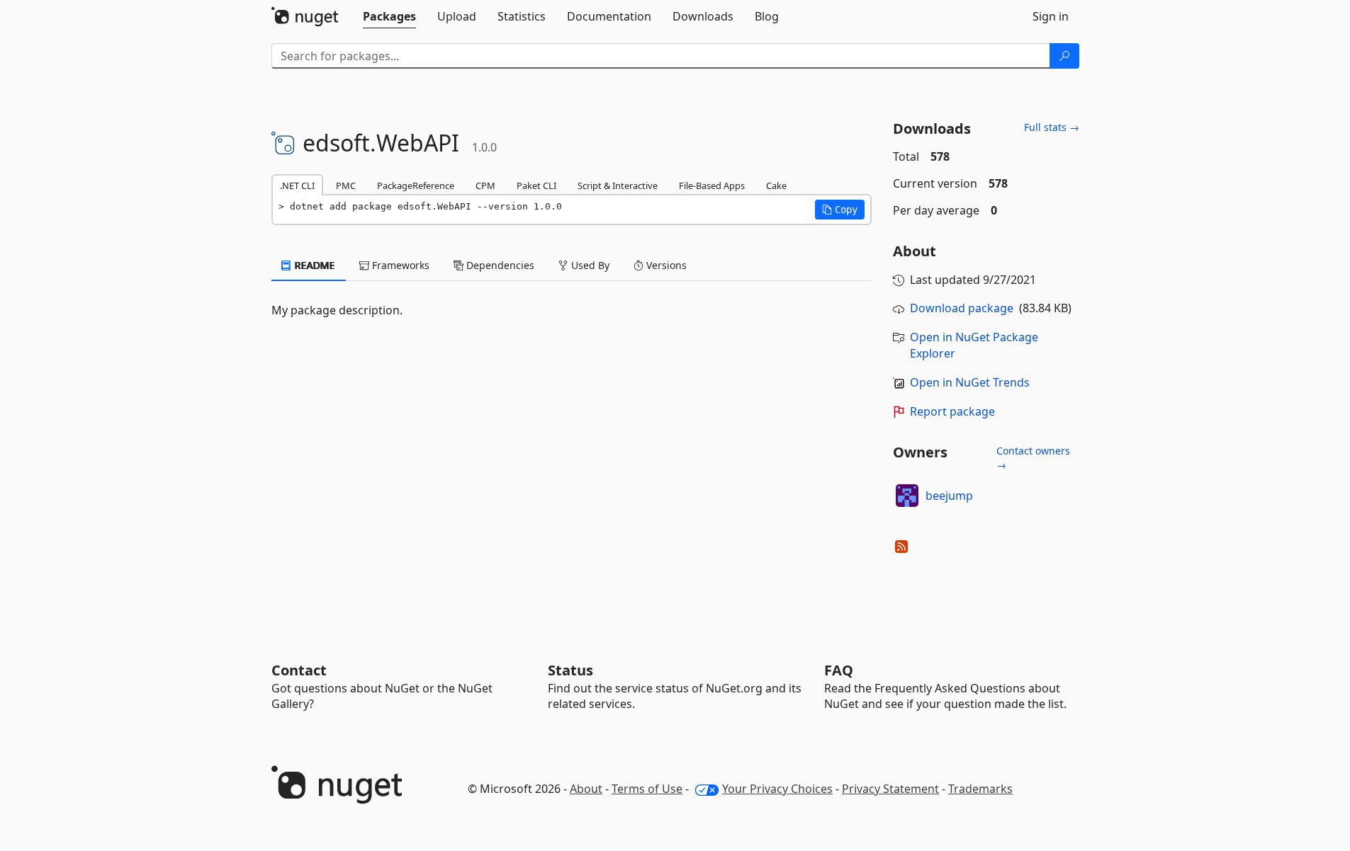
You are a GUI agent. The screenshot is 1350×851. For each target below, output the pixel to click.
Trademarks (980, 788)
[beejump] (907, 495)
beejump (949, 495)
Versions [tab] (665, 265)
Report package (952, 411)
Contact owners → (1033, 458)
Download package (961, 308)
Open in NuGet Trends (970, 382)
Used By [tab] (588, 265)
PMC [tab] (346, 185)
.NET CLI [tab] (297, 185)
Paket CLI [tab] (536, 185)
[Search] (1064, 56)
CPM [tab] (485, 185)
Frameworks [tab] (399, 265)
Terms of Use (647, 788)
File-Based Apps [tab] (712, 185)
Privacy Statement (890, 788)
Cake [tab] (776, 185)
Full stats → (1051, 127)
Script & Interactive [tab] (618, 185)
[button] (840, 209)
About (586, 788)
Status (570, 670)
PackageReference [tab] (415, 185)
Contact (299, 670)
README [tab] (313, 265)
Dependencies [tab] (498, 265)
